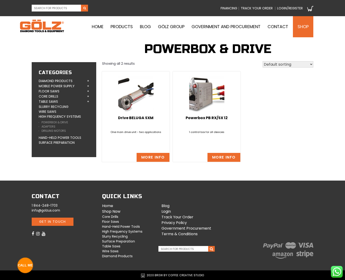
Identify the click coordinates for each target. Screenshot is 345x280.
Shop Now (111, 211)
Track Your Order (177, 217)
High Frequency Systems (60, 116)
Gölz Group (171, 27)
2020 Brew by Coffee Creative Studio (175, 275)
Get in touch (52, 221)
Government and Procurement (226, 27)
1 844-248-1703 (45, 205)
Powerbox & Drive (55, 122)
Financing (229, 8)
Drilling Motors (54, 131)
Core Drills (48, 96)
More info (153, 157)
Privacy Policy (174, 222)
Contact (278, 27)
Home (98, 27)
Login (166, 211)
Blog (145, 27)
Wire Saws (47, 111)
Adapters (48, 127)
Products (122, 27)
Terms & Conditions (179, 234)
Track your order (257, 8)
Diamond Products (56, 81)
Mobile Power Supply (57, 86)
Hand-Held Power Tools (60, 137)
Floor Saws (49, 91)
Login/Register (290, 8)
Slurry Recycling (54, 106)
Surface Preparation (57, 142)
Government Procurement (186, 228)
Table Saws (48, 101)
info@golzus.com (46, 210)
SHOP (303, 27)
